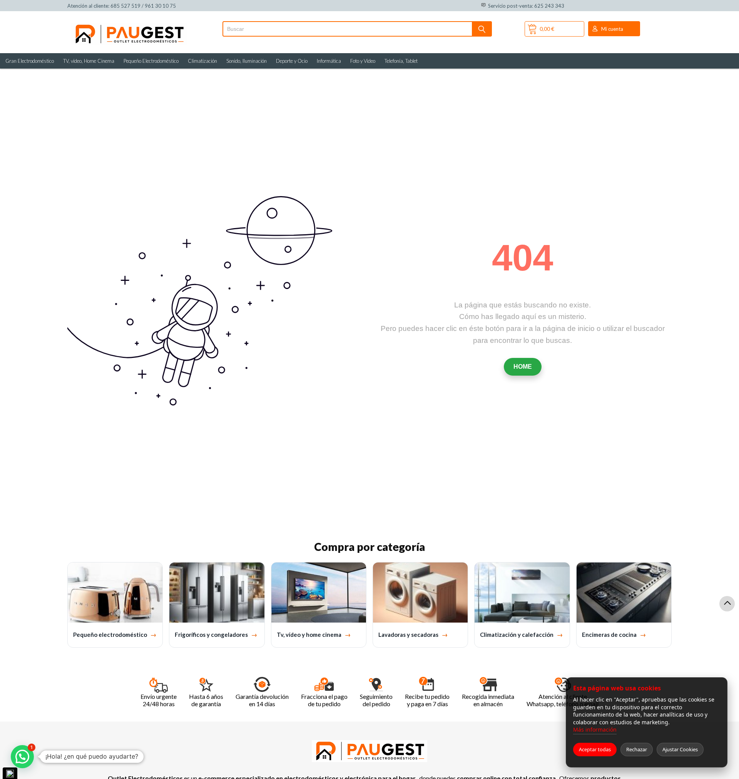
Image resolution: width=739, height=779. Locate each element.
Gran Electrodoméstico (29, 61)
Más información (595, 729)
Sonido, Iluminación (246, 61)
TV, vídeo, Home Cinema (88, 61)
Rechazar (636, 749)
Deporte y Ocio (292, 61)
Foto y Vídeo (362, 61)
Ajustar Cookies (680, 749)
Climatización (202, 61)
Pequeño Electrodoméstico (151, 61)
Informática (329, 61)
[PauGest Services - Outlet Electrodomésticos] (129, 26)
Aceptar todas (595, 749)
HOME (522, 366)
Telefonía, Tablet (401, 61)
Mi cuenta (612, 29)
